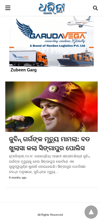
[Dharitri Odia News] (51, 8)
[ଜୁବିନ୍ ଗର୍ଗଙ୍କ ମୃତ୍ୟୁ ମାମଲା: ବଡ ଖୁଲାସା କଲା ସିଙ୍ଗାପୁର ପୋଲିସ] (51, 106)
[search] (95, 8)
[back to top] (91, 212)
